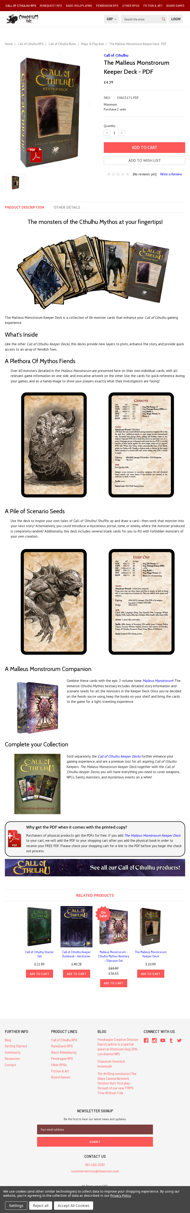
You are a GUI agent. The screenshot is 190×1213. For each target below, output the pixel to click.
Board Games (175, 5)
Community (13, 1052)
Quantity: (110, 126)
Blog (8, 1040)
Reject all (40, 1205)
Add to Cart (39, 974)
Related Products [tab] (95, 895)
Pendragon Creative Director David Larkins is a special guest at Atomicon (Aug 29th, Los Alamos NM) (118, 1046)
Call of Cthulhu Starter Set (39, 954)
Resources (12, 1058)
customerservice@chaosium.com (95, 1171)
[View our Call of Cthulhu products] (95, 867)
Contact (10, 1064)
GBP (110, 19)
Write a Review (171, 174)
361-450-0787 (95, 1164)
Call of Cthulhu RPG (21, 5)
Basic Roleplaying (79, 5)
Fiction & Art (153, 5)
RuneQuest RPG (51, 5)
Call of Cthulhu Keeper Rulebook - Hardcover (76, 954)
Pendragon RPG (107, 5)
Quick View (39, 926)
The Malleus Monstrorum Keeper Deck (152, 835)
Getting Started (16, 1046)
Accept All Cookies (73, 1205)
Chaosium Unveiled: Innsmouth (111, 1063)
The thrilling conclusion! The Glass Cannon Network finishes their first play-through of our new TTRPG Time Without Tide (117, 1083)
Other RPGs (130, 5)
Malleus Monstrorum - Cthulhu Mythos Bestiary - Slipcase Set (113, 956)
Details (67, 207)
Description (24, 207)
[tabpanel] (39, 942)
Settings (16, 1205)
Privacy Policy (120, 1195)
